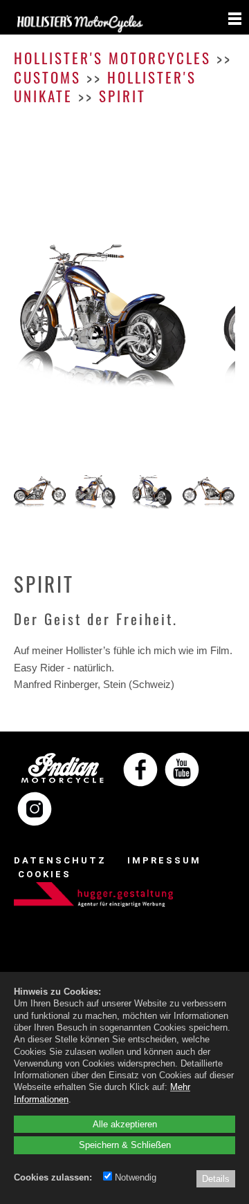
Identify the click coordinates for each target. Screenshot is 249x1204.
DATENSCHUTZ (60, 860)
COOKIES (44, 874)
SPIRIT (122, 95)
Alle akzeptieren (125, 1123)
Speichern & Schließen (125, 1144)
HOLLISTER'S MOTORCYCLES (112, 57)
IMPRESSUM (164, 860)
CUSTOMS (47, 77)
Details (216, 1178)
